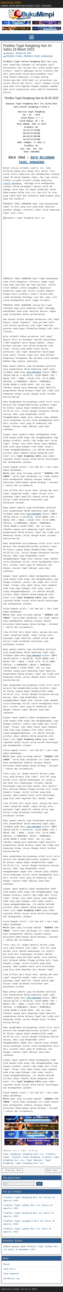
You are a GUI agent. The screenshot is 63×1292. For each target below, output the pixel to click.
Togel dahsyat (34, 1160)
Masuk (7, 1264)
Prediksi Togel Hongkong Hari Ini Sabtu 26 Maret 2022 (27, 47)
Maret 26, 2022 (24, 53)
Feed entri (10, 1269)
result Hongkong (12, 183)
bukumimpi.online (11, 2)
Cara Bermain (33, 372)
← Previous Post (12, 1170)
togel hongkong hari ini (29, 1163)
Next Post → (53, 1170)
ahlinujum (10, 53)
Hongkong (15, 1154)
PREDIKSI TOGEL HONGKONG (38, 56)
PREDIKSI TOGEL (14, 56)
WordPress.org (11, 1278)
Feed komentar (11, 1273)
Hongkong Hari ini (33, 1154)
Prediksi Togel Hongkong (26, 1157)
